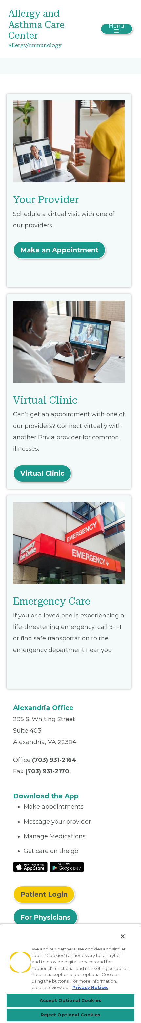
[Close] (122, 936)
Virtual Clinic (42, 473)
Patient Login (44, 894)
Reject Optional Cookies (71, 1014)
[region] (70, 973)
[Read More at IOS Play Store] (30, 866)
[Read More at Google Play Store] (67, 866)
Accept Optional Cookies (70, 1000)
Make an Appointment (59, 250)
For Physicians (45, 917)
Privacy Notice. (90, 987)
